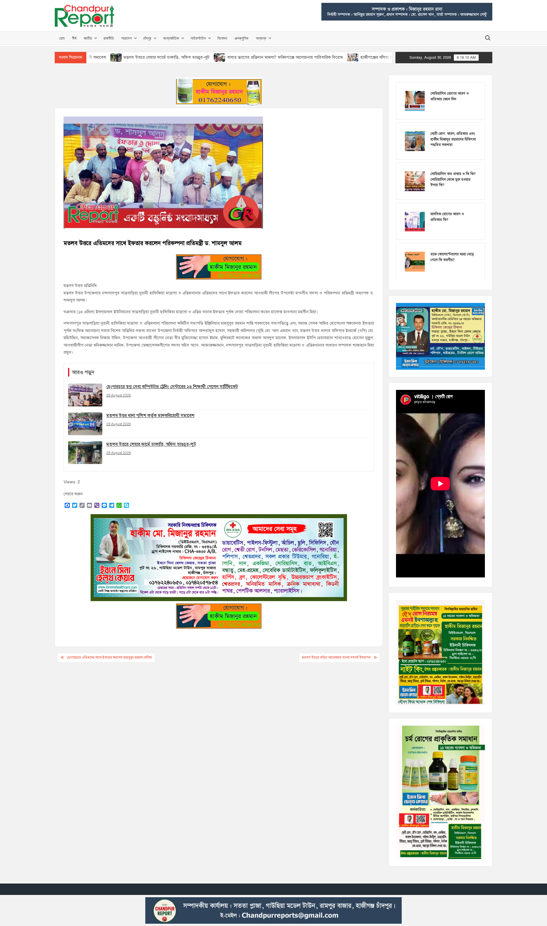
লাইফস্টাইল (198, 38)
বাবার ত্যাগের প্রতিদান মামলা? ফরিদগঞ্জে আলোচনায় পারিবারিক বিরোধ (246, 57)
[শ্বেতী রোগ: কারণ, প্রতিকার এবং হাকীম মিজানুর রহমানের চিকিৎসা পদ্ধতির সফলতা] (415, 140)
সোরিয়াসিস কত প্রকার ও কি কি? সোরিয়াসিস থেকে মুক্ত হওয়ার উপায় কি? (453, 179)
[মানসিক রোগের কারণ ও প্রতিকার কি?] (415, 221)
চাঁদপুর (147, 38)
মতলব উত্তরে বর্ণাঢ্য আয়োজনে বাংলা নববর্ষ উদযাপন (336, 658)
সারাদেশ (126, 38)
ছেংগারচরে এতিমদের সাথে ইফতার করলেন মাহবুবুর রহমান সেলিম (109, 658)
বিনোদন (222, 38)
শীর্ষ (74, 38)
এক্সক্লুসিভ (241, 38)
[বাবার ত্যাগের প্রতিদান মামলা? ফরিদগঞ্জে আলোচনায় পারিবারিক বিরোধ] (181, 57)
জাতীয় (88, 38)
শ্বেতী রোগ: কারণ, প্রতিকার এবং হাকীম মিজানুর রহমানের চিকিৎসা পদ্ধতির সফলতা (453, 139)
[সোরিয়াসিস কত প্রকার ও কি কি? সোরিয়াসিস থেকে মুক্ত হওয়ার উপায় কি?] (415, 181)
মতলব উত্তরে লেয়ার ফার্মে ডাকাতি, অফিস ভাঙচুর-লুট (127, 57)
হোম (61, 38)
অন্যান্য (261, 38)
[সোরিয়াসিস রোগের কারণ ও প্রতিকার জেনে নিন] (415, 100)
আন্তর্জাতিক (171, 38)
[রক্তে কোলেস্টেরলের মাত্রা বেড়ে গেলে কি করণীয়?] (415, 261)
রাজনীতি (108, 38)
